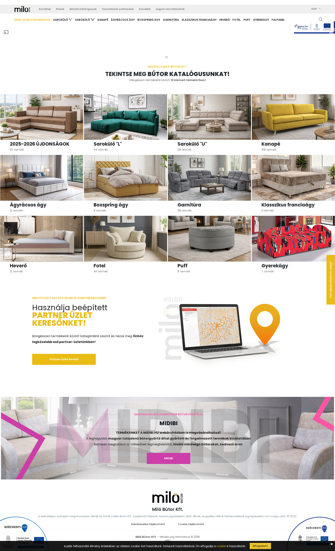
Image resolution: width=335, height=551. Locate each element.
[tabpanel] (167, 40)
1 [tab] (167, 57)
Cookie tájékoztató (191, 524)
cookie (221, 546)
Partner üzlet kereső (64, 359)
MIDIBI (168, 458)
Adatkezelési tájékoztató (148, 524)
